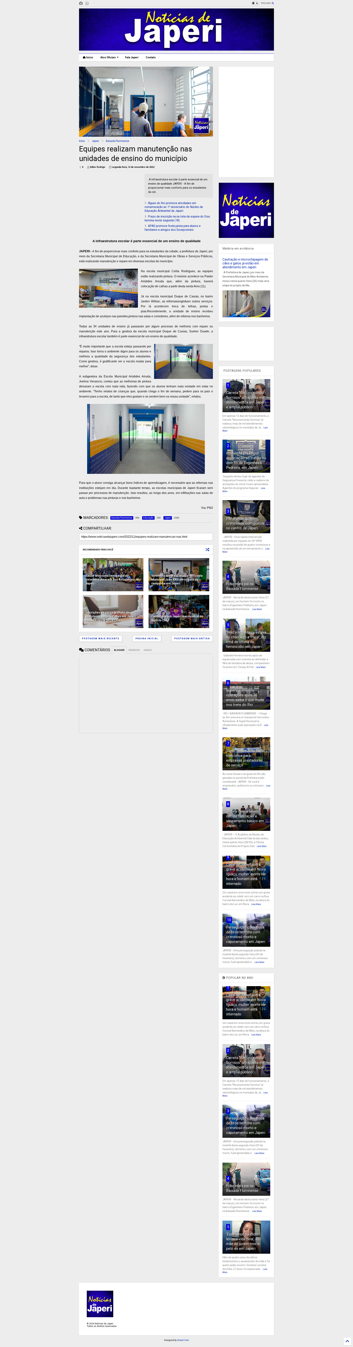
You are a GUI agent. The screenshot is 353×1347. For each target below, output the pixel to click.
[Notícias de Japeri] (176, 49)
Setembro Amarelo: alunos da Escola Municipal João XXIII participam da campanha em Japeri (177, 579)
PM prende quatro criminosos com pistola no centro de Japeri (245, 523)
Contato (151, 57)
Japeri (95, 140)
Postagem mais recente (100, 638)
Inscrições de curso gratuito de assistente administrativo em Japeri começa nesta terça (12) (110, 616)
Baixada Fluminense (117, 140)
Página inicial (147, 638)
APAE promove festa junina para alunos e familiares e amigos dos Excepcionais (173, 227)
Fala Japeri (131, 57)
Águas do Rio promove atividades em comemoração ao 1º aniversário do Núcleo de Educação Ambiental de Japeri (174, 207)
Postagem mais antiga (192, 638)
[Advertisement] (110, 199)
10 (229, 920)
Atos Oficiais (108, 57)
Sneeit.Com (183, 1340)
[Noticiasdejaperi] (93, 3)
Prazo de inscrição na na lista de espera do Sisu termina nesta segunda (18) (177, 218)
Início (89, 57)
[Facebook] (81, 3)
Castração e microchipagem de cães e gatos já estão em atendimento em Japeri (245, 263)
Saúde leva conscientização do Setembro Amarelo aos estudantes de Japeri (112, 579)
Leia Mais (257, 609)
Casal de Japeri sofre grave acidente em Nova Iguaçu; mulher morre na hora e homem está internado (246, 874)
